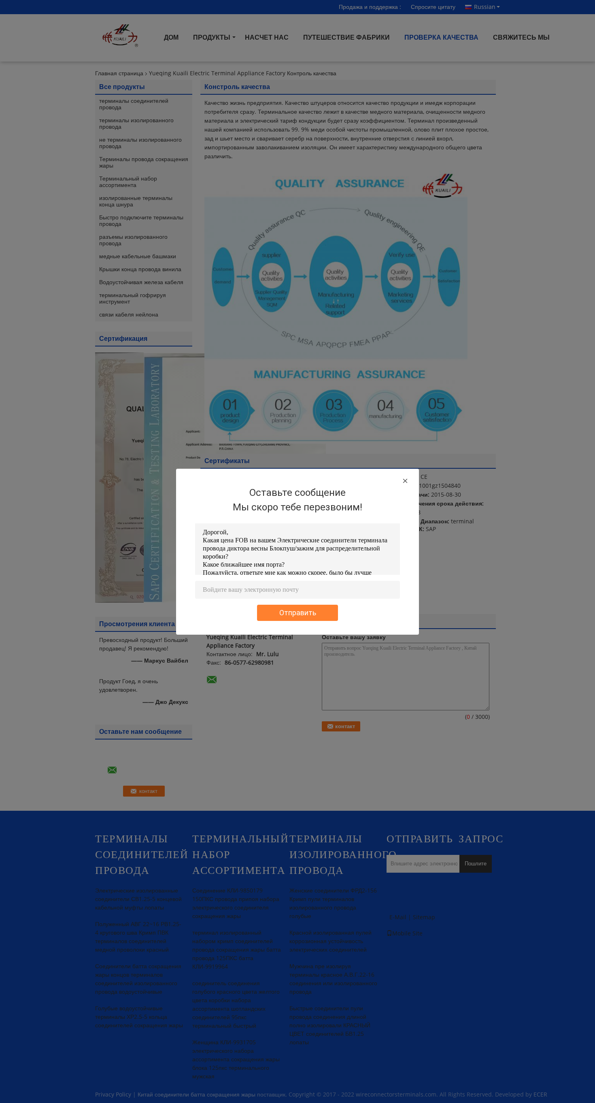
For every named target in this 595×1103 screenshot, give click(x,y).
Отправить (297, 612)
